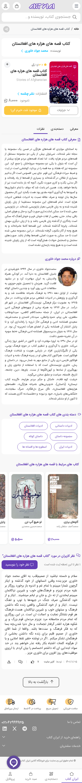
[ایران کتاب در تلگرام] (25, 729)
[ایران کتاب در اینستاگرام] (34, 729)
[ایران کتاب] (42, 6)
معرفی (74, 129)
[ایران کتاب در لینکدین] (5, 729)
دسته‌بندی (57, 129)
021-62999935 (13, 723)
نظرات (40, 129)
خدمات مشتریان (70, 746)
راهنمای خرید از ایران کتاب (63, 737)
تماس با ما (73, 722)
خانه (76, 29)
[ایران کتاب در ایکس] (15, 729)
